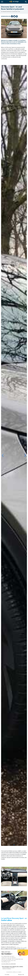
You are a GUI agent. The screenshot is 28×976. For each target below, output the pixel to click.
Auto (19, 11)
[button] (3, 455)
